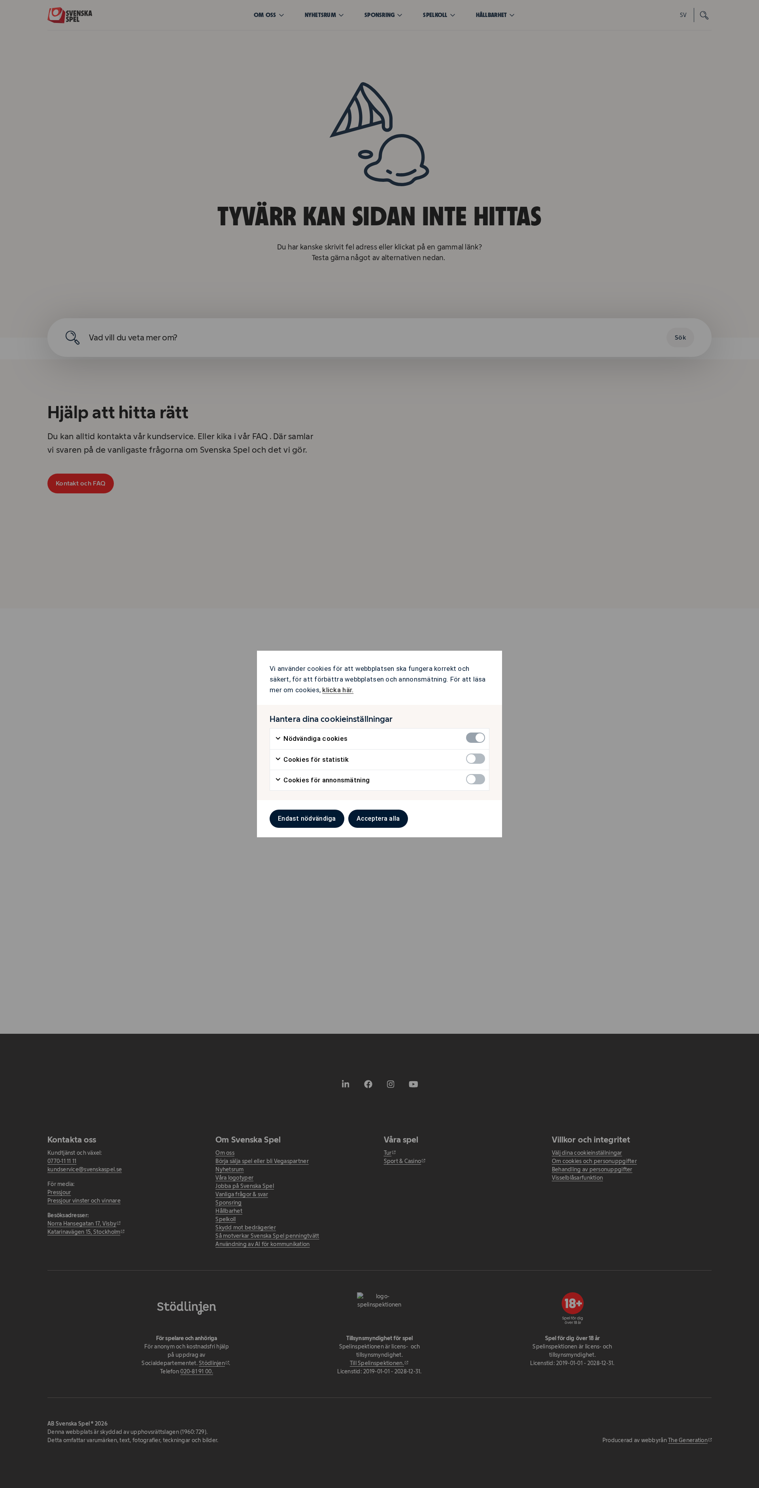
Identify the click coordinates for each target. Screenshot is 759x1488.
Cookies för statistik (315, 759)
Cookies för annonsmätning (326, 780)
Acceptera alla (378, 818)
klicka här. (337, 690)
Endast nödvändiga (307, 818)
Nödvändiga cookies (314, 738)
